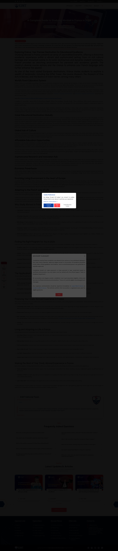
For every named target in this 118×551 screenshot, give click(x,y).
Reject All (57, 205)
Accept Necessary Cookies (67, 205)
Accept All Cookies (49, 205)
